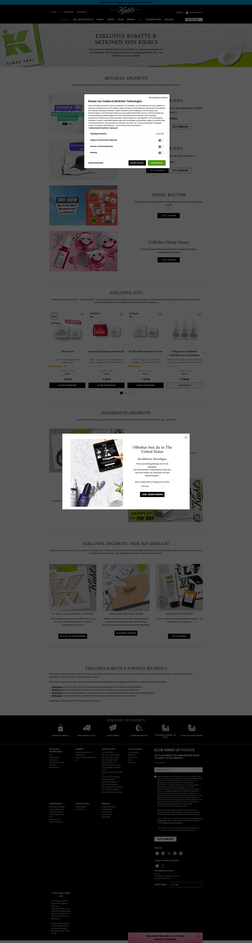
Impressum (113, 128)
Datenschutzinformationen (99, 128)
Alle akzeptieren (157, 163)
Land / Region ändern (152, 494)
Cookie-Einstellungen (95, 163)
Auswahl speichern (137, 163)
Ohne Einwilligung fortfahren (158, 97)
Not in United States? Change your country (152, 482)
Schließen (186, 437)
